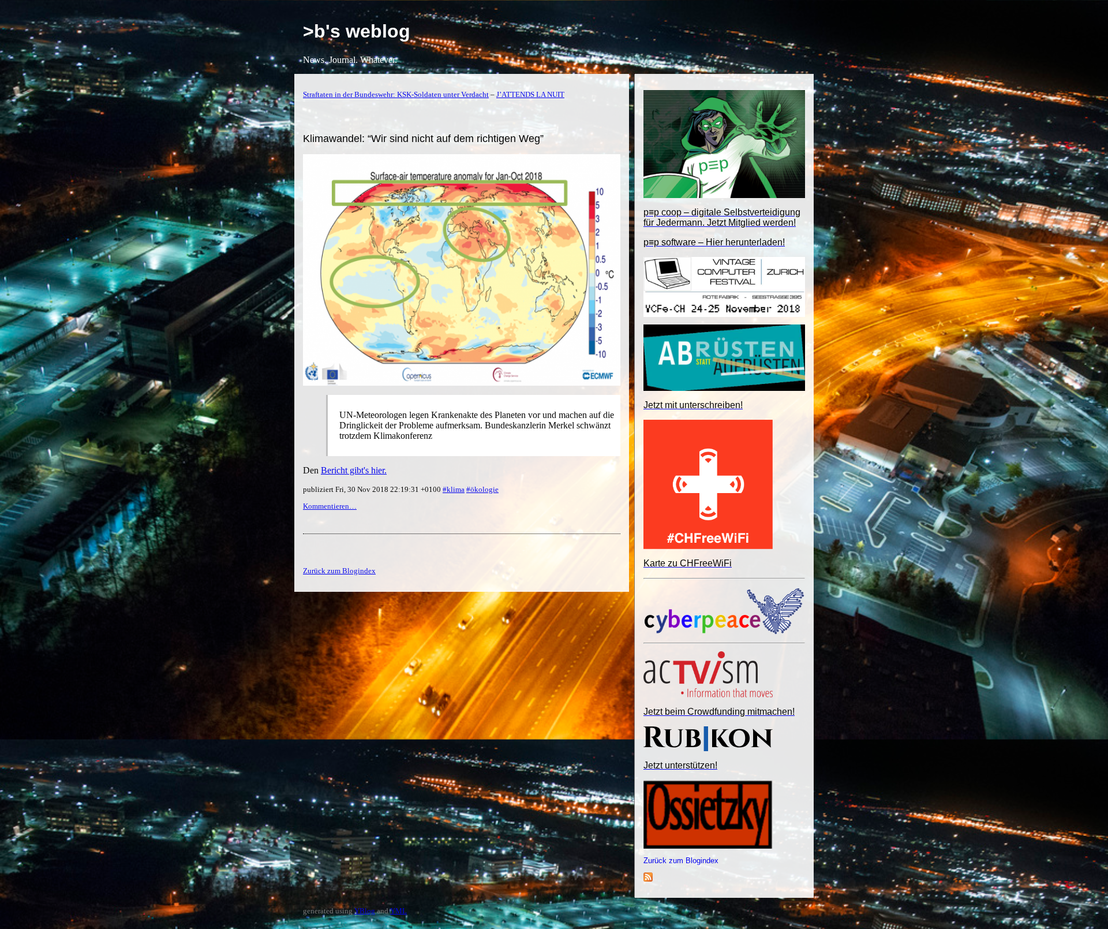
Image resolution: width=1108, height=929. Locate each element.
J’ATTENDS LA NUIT (530, 94)
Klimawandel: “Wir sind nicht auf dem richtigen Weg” (423, 138)
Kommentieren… (330, 506)
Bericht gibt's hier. (354, 470)
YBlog (364, 910)
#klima (454, 489)
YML (398, 910)
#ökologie (482, 489)
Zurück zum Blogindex (680, 860)
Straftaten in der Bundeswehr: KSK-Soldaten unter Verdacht (396, 94)
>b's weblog (356, 31)
